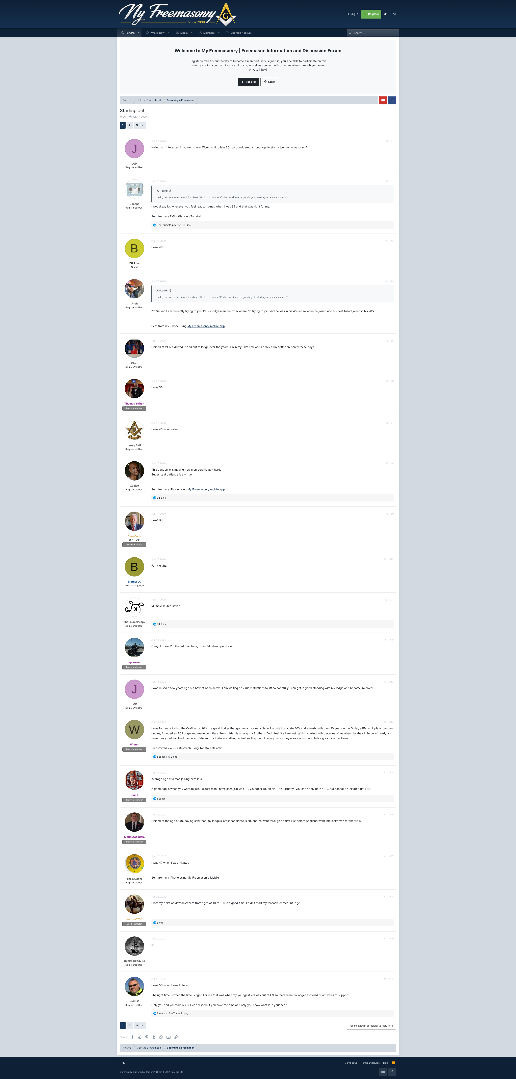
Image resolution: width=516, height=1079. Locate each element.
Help (385, 1062)
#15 (391, 772)
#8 (392, 463)
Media (184, 32)
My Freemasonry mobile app (206, 326)
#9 (392, 513)
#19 (391, 938)
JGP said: (162, 190)
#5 (392, 340)
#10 (391, 559)
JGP (125, 116)
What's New (157, 32)
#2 (392, 181)
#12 (391, 639)
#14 (391, 722)
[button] (139, 32)
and (173, 224)
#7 (392, 422)
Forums (130, 32)
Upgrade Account (241, 32)
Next (138, 125)
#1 (392, 141)
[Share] (386, 141)
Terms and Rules (370, 1062)
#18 (391, 896)
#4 (392, 281)
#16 (391, 814)
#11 (392, 599)
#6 (392, 381)
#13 (391, 681)
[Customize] (385, 14)
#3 (392, 240)
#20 (391, 978)
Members (209, 32)
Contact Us (351, 1062)
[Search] (394, 14)
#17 (391, 856)
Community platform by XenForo (152, 1072)
